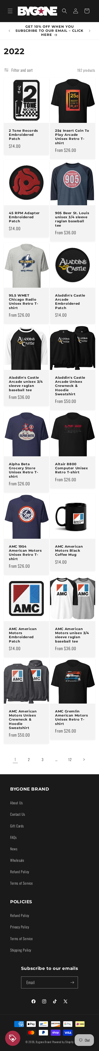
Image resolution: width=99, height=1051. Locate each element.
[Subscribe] (72, 982)
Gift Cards (17, 825)
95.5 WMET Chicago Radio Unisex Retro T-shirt (23, 302)
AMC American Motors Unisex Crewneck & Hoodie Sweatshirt (23, 719)
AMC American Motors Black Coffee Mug (69, 551)
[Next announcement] (89, 30)
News (13, 848)
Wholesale (17, 860)
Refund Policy (19, 871)
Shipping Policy (20, 950)
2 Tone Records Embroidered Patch (23, 135)
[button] (10, 11)
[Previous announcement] (9, 30)
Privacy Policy (19, 926)
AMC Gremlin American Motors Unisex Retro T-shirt (71, 717)
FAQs (13, 837)
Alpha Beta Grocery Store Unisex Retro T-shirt (23, 470)
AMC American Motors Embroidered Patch (23, 635)
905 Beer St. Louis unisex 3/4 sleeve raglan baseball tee (72, 219)
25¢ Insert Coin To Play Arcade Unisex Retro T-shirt (72, 137)
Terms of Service (21, 883)
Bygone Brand (43, 1042)
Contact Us (17, 814)
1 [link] (15, 759)
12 (70, 759)
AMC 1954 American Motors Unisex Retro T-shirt (25, 553)
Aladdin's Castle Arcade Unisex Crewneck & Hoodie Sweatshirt (70, 386)
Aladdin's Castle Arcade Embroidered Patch (70, 302)
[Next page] (83, 759)
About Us (16, 802)
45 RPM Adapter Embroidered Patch (24, 217)
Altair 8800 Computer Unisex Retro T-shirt (71, 468)
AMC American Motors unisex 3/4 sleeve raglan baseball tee (72, 635)
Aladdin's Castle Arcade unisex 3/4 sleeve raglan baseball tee (26, 384)
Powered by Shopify (63, 1042)
